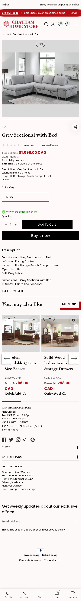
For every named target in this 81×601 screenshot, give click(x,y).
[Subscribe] (73, 521)
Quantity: (7, 216)
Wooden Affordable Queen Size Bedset (20, 363)
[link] (40, 595)
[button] (75, 24)
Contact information (30, 560)
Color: (8, 187)
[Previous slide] (8, 4)
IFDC (4, 126)
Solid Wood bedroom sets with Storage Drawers (60, 363)
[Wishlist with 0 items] (34, 320)
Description (11, 250)
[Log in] (52, 24)
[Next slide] (74, 358)
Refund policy (49, 554)
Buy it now (40, 235)
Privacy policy (31, 554)
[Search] (46, 24)
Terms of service (53, 560)
